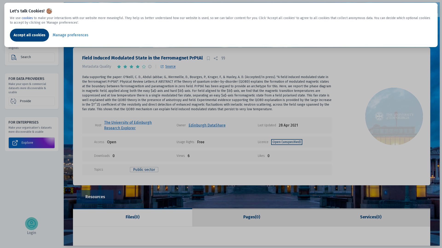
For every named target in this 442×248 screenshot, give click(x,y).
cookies (27, 18)
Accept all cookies (29, 35)
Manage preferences (70, 35)
